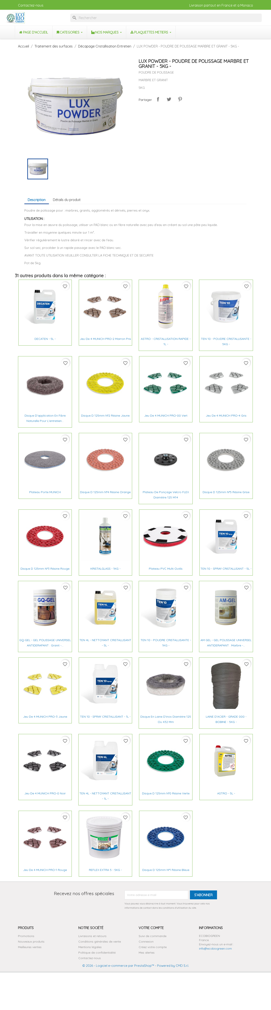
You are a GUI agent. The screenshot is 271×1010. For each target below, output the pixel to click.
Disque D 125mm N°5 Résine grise (226, 492)
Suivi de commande (152, 936)
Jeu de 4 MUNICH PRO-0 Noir (45, 793)
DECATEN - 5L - (45, 339)
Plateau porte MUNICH (45, 492)
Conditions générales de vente (99, 941)
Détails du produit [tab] (67, 200)
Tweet (169, 99)
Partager (158, 99)
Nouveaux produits (31, 941)
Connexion (146, 941)
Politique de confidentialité (97, 952)
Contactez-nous (30, 5)
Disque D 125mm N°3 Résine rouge (45, 569)
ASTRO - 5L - (226, 793)
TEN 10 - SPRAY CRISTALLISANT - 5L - (226, 569)
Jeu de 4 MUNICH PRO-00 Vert (165, 415)
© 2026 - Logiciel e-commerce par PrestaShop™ (118, 966)
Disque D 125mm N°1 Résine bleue (165, 870)
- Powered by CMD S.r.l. (171, 966)
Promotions (26, 936)
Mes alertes (147, 952)
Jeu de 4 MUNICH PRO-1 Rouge (45, 870)
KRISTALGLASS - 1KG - (105, 569)
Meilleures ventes (29, 947)
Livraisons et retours (92, 936)
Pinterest (180, 99)
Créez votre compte (153, 947)
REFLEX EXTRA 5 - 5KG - (105, 870)
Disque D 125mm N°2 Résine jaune (105, 415)
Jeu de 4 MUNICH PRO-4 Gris (226, 415)
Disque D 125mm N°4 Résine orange (105, 492)
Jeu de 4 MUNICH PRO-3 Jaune (45, 716)
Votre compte (151, 928)
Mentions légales (90, 947)
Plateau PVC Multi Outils (166, 569)
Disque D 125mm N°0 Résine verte (165, 793)
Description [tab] (37, 200)
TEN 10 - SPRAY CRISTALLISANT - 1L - (105, 716)
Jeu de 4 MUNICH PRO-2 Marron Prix (105, 339)
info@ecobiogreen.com (215, 948)
